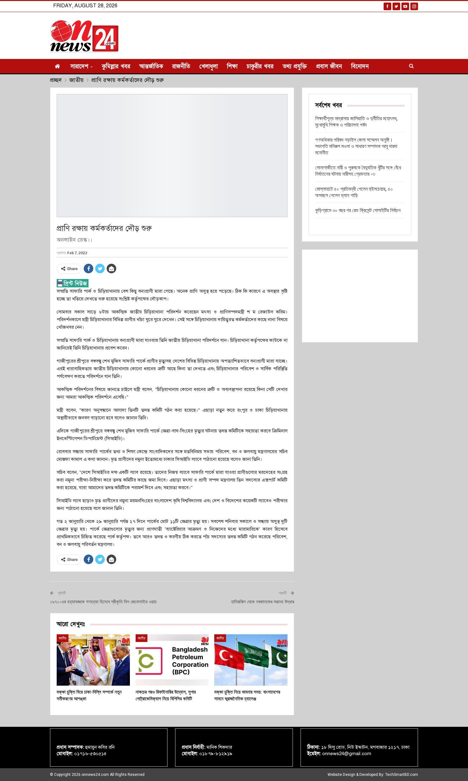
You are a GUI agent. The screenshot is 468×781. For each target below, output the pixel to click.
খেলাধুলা (208, 66)
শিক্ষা (232, 66)
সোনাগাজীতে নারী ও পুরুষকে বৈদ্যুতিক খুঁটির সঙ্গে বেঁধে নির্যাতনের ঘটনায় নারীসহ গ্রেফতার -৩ (358, 171)
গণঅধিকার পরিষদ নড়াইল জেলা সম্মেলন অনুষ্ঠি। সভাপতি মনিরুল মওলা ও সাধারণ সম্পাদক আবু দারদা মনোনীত (356, 146)
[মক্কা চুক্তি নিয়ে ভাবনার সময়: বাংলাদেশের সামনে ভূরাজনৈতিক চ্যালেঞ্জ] (250, 660)
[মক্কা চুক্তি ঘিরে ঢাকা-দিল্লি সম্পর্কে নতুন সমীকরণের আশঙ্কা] (93, 660)
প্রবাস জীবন (329, 66)
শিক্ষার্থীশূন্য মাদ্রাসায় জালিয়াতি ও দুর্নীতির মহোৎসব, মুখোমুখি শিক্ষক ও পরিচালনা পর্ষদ (356, 121)
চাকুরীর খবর (260, 66)
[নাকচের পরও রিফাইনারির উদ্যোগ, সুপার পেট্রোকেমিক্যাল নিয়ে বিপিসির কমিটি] (172, 660)
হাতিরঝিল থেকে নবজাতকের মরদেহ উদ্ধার (262, 602)
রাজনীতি (181, 66)
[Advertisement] (359, 296)
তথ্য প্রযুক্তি (295, 66)
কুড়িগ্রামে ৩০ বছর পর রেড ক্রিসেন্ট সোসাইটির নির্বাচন (358, 210)
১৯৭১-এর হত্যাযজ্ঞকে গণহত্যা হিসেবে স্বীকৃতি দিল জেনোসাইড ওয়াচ (103, 602)
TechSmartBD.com (401, 774)
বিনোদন (360, 66)
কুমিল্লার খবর (116, 66)
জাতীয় (62, 638)
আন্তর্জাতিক (151, 66)
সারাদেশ (79, 66)
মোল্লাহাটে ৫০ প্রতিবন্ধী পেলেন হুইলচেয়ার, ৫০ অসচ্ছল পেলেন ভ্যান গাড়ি (354, 192)
